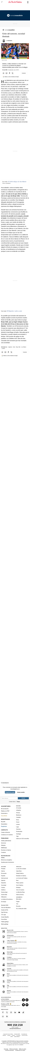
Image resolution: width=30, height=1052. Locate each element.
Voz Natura (18, 1035)
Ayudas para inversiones (7, 862)
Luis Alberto (23, 347)
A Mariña (18, 810)
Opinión (3, 880)
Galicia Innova (20, 894)
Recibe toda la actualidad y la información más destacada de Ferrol (17, 975)
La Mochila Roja (20, 892)
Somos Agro (4, 892)
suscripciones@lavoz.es (15, 1028)
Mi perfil (3, 821)
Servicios (3, 843)
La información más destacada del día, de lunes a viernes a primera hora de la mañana (17, 931)
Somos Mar (4, 894)
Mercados (18, 899)
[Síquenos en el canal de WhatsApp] (3, 1016)
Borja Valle (18, 347)
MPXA (12, 1036)
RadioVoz (4, 1035)
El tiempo (3, 901)
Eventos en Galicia (6, 850)
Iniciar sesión (21, 792)
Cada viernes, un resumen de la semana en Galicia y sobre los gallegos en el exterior (17, 964)
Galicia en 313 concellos (22, 838)
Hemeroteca (4, 813)
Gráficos (3, 890)
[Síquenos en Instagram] (11, 1012)
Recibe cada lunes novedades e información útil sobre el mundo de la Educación (17, 948)
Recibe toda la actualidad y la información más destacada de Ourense (17, 992)
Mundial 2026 (4, 905)
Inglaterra (10, 347)
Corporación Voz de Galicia (8, 1034)
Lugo (17, 826)
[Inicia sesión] (27, 2)
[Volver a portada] (15, 2)
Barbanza (18, 815)
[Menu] (2, 2)
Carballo (18, 817)
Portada (3, 868)
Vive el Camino (20, 890)
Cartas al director (5, 832)
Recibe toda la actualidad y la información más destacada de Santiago (17, 981)
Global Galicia (20, 873)
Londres (3, 348)
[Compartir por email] (6, 73)
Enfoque (18, 887)
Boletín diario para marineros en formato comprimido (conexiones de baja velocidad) (16, 958)
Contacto (3, 852)
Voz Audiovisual (24, 1034)
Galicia (3, 871)
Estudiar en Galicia (21, 875)
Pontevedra (19, 831)
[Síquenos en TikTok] (23, 1012)
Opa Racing (4, 912)
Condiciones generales (9, 1050)
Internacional (4, 878)
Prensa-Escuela (24, 1035)
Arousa (18, 812)
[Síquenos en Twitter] (7, 1012)
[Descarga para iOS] (23, 1000)
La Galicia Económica (7, 899)
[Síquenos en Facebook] (3, 1012)
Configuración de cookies (20, 1050)
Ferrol (17, 822)
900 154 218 (15, 1024)
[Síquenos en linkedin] (15, 1012)
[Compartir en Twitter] (12, 73)
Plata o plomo (19, 882)
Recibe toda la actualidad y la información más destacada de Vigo (17, 986)
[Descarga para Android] (26, 1000)
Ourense (18, 829)
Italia (14, 347)
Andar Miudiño (5, 917)
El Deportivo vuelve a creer (14, 311)
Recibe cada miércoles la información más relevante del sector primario (17, 953)
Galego (18, 801)
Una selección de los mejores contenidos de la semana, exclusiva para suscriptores (17, 942)
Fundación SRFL (17, 1034)
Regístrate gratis (10, 792)
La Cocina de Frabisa (21, 878)
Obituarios (3, 897)
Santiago (18, 834)
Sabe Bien (19, 871)
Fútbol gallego (5, 921)
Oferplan (3, 845)
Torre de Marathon (6, 907)
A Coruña (18, 808)
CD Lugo (3, 914)
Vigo (17, 836)
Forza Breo (4, 919)
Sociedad (3, 885)
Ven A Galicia (19, 885)
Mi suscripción (5, 808)
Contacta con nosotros (7, 834)
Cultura (3, 887)
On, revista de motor (21, 908)
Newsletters (4, 824)
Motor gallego (4, 924)
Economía (3, 873)
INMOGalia (4, 847)
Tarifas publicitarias (6, 840)
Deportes (3, 882)
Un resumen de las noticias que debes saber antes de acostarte (16, 936)
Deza (17, 819)
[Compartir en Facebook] (9, 73)
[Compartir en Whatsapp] (3, 73)
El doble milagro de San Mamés (17, 181)
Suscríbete (4, 815)
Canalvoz (13, 1035)
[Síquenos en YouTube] (19, 1012)
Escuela (18, 906)
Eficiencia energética (6, 860)
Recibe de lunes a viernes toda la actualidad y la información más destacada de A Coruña (17, 970)
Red (17, 880)
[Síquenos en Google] (7, 1016)
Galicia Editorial (16, 1036)
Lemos (18, 824)
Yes (17, 903)
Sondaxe (8, 1035)
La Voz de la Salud (21, 868)
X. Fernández (9, 40)
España (3, 875)
